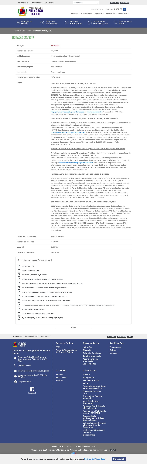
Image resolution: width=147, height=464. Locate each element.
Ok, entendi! (118, 459)
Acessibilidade (97, 9)
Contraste (109, 9)
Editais (113, 350)
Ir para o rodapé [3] (49, 2)
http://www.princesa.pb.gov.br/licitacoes (67, 112)
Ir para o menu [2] (37, 2)
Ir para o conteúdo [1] (24, 2)
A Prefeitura (86, 13)
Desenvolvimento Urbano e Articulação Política (94, 387)
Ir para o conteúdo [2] (31, 336)
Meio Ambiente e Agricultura (90, 402)
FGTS (58, 347)
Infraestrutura (89, 435)
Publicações (110, 13)
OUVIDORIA (125, 3)
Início (16, 31)
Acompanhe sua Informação (90, 360)
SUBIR (130, 336)
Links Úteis (122, 13)
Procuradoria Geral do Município (92, 397)
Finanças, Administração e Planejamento (94, 407)
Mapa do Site (25, 381)
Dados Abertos (89, 364)
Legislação (98, 13)
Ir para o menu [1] (18, 336)
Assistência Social (91, 380)
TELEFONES (114, 3)
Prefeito (86, 374)
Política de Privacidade (94, 459)
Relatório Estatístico (92, 353)
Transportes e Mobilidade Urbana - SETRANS (94, 412)
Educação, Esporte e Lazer (92, 392)
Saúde (85, 383)
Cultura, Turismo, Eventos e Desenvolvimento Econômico (94, 425)
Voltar (73, 327)
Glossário (87, 350)
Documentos (116, 347)
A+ (117, 9)
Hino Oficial (61, 377)
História (59, 374)
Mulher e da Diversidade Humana (94, 431)
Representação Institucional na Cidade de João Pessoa (93, 418)
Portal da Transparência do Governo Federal (66, 351)
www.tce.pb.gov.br (94, 112)
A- (121, 9)
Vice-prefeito (88, 377)
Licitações (26, 31)
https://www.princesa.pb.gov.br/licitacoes (68, 132)
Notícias (59, 380)
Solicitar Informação (92, 356)
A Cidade (74, 13)
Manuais (113, 353)
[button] (96, 2)
